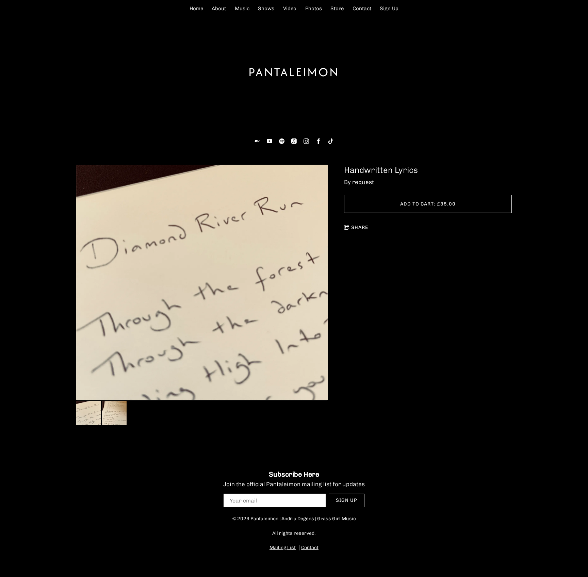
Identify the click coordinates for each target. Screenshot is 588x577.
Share (359, 227)
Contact (362, 8)
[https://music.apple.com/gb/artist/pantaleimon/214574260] (294, 141)
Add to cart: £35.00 (428, 204)
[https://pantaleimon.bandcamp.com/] (257, 141)
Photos (313, 8)
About (219, 8)
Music (242, 8)
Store (337, 8)
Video (289, 8)
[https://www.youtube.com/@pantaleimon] (269, 141)
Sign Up (389, 8)
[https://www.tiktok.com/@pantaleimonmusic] (330, 141)
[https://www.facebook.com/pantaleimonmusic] (318, 141)
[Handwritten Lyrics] (202, 283)
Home (196, 8)
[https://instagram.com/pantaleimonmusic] (306, 141)
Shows (266, 8)
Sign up (346, 500)
